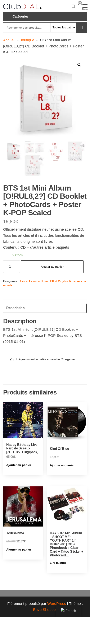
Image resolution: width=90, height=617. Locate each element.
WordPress (56, 604)
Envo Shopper (45, 610)
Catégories (20, 16)
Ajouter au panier (52, 266)
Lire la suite (58, 562)
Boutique (26, 40)
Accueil (9, 40)
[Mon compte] (73, 6)
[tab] (45, 308)
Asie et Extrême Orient (34, 281)
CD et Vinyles (59, 281)
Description (15, 308)
